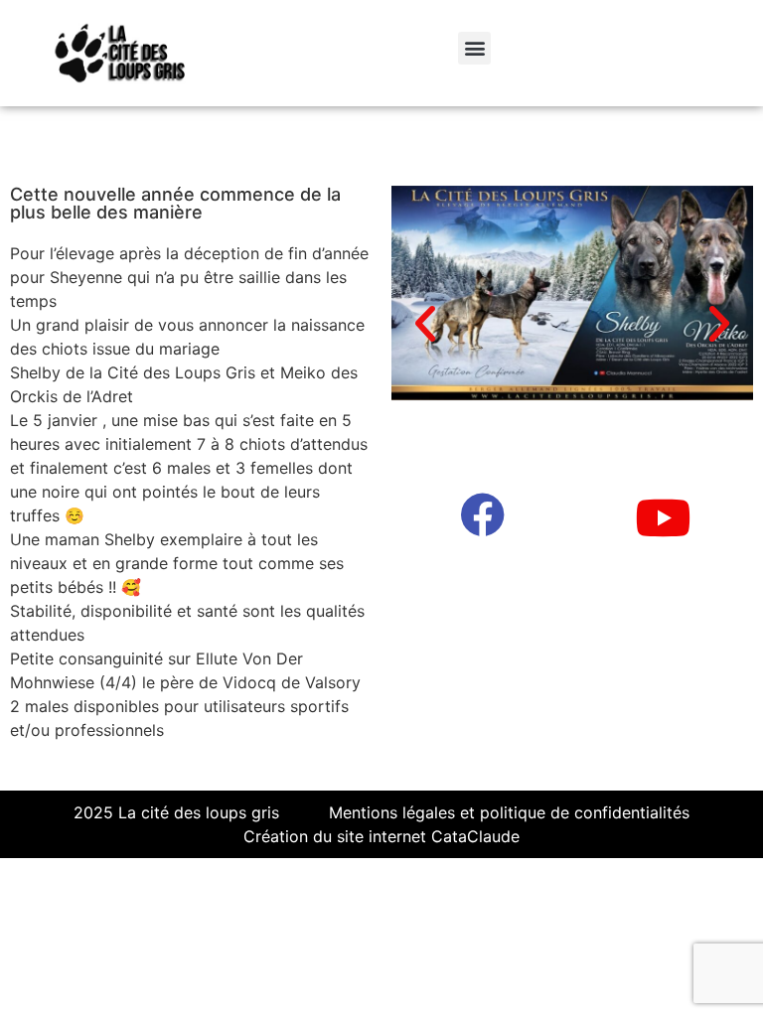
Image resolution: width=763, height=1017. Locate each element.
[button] (474, 48)
